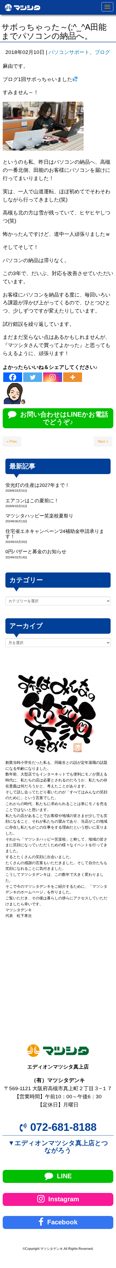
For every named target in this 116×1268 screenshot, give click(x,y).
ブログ (102, 52)
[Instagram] (52, 377)
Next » (103, 441)
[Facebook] (12, 377)
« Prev (12, 441)
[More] (72, 377)
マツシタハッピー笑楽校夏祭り (39, 516)
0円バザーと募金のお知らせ (35, 551)
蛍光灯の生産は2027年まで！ (37, 485)
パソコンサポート (69, 52)
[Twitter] (32, 377)
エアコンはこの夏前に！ (32, 500)
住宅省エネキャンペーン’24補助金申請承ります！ (54, 534)
